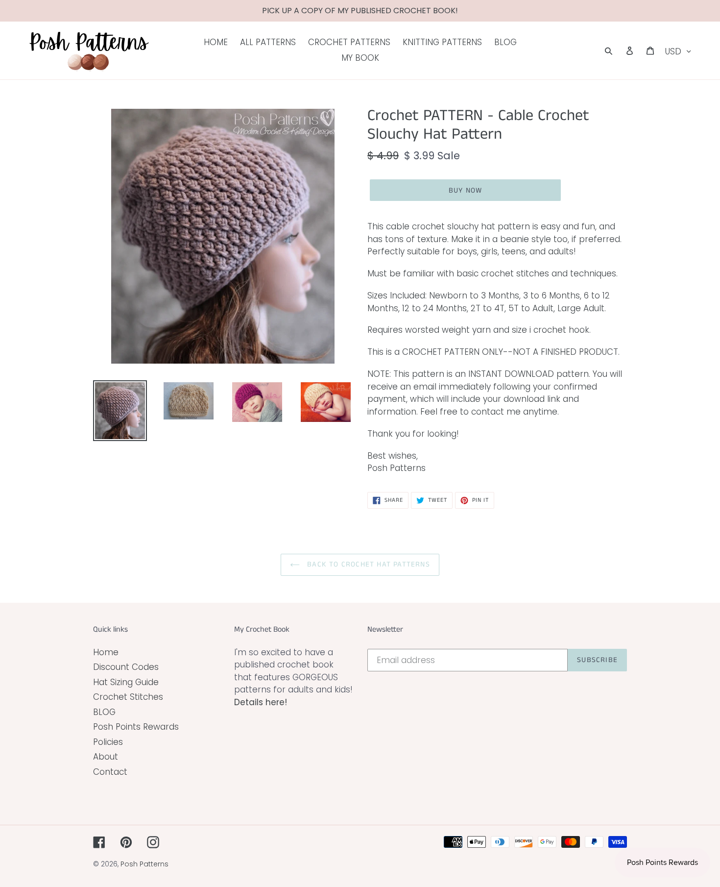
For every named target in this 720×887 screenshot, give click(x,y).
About (105, 757)
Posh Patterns (144, 864)
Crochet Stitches (128, 697)
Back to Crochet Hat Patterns (367, 564)
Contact (110, 772)
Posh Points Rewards (136, 727)
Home (106, 652)
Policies (108, 742)
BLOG (104, 712)
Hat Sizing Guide (126, 682)
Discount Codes (126, 667)
